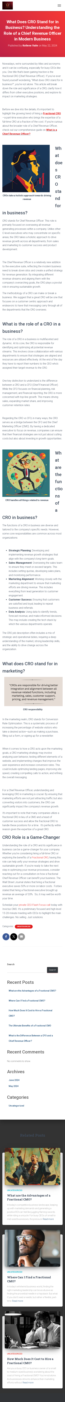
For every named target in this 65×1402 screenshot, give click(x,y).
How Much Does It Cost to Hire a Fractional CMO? (30, 1361)
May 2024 (13, 1086)
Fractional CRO (39, 857)
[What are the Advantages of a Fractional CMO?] (32, 1166)
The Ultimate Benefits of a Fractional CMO (30, 1025)
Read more (48, 1219)
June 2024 (14, 1080)
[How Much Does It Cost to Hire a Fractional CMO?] (32, 1329)
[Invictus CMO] (8, 5)
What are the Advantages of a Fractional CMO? (32, 990)
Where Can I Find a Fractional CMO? (27, 1000)
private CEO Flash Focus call (34, 904)
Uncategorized (23, 926)
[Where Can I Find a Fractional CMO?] (32, 1248)
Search (11, 964)
